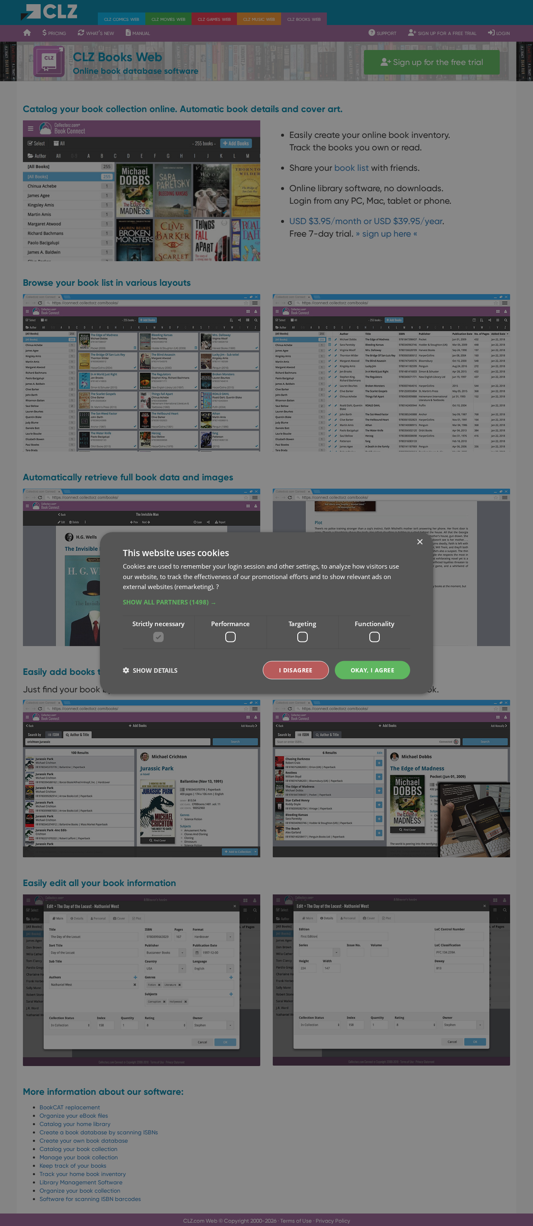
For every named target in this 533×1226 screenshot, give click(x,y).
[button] (266, 602)
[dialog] (266, 613)
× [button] (419, 542)
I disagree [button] (296, 670)
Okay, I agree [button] (372, 670)
